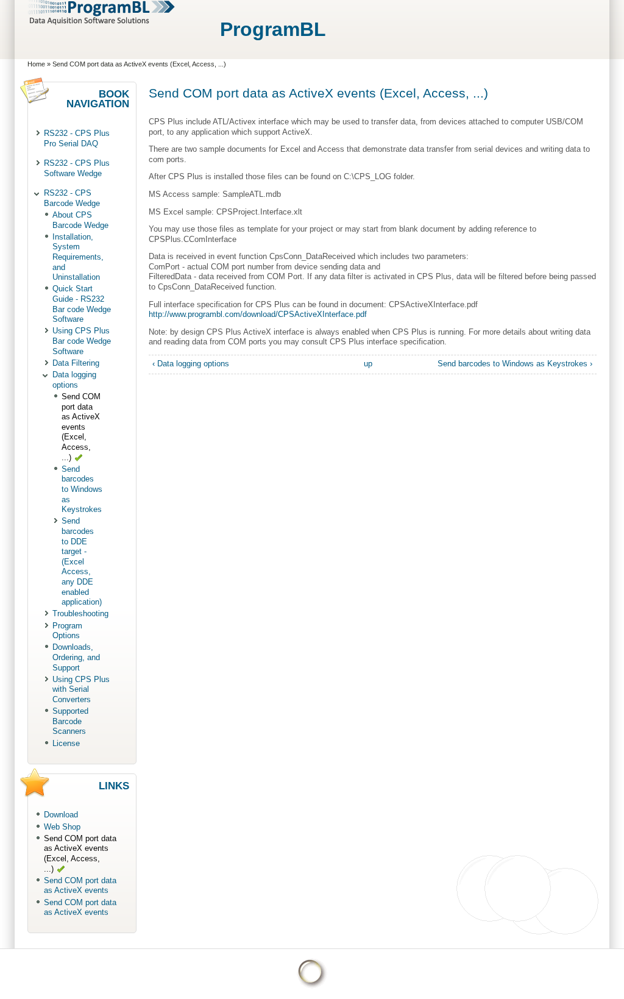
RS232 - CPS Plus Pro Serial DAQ (77, 138)
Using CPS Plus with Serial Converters (81, 689)
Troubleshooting (80, 613)
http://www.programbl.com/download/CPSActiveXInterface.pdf (258, 314)
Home (36, 64)
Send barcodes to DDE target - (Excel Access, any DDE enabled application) (82, 561)
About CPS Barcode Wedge (80, 220)
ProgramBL (273, 29)
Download (61, 814)
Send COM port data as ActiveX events (80, 885)
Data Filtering (75, 363)
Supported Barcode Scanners (70, 721)
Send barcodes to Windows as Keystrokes (82, 489)
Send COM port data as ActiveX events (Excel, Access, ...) (81, 427)
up (368, 363)
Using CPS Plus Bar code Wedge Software (81, 340)
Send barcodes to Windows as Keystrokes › (515, 363)
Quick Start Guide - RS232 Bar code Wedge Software (81, 304)
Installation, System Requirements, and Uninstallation (78, 257)
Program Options (67, 631)
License (66, 743)
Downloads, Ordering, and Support (76, 657)
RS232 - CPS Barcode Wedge (72, 198)
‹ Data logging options (190, 363)
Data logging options (74, 379)
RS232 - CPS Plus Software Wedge (77, 168)
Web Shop (62, 826)
